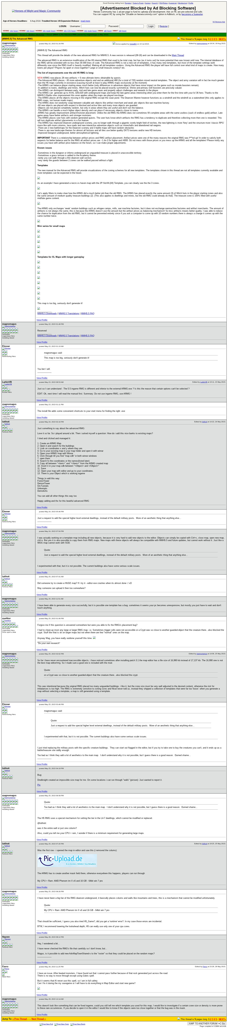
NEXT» (222, 39)
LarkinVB (203, 382)
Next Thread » (39, 1019)
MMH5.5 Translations (69, 313)
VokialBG (133, 44)
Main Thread (178, 55)
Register (164, 26)
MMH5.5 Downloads (47, 313)
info (11, 31)
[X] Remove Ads (219, 22)
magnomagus (202, 43)
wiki (105, 31)
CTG (69, 31)
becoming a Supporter (192, 14)
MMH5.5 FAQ (87, 313)
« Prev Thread (20, 1019)
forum (16, 31)
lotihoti (204, 422)
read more (85, 21)
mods (48, 31)
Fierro (205, 966)
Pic (39, 785)
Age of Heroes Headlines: (15, 21)
